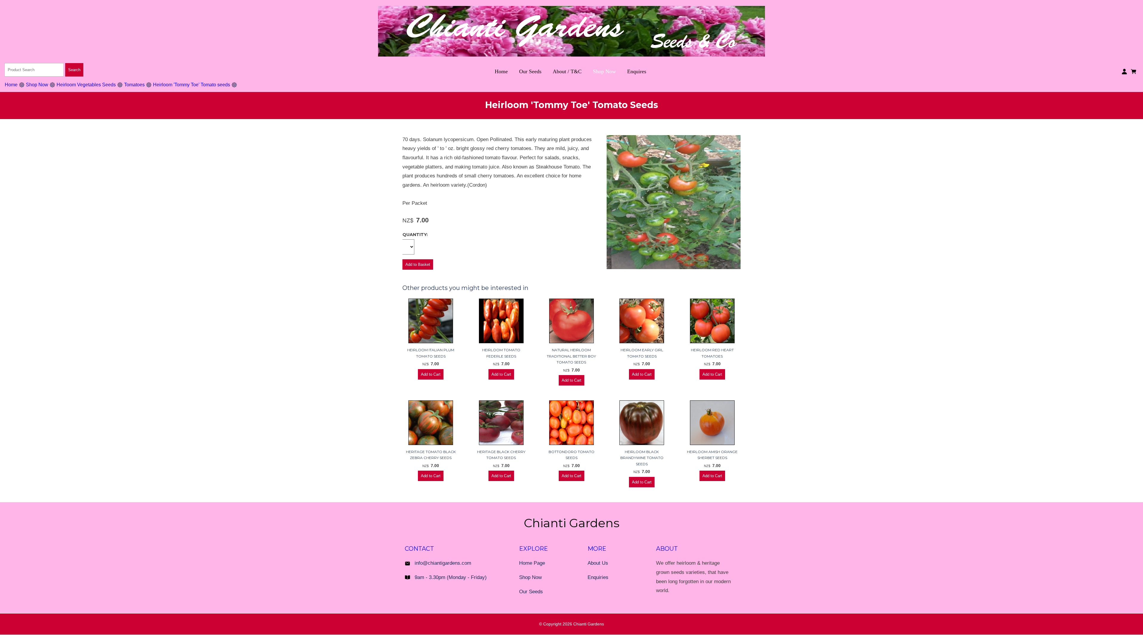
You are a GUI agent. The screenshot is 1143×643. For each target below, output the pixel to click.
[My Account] (1124, 71)
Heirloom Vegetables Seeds (86, 84)
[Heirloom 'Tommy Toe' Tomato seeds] (674, 267)
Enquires (636, 71)
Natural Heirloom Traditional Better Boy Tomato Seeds (571, 356)
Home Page (532, 563)
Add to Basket (417, 264)
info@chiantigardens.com (443, 563)
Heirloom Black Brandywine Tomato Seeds (641, 458)
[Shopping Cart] (1134, 71)
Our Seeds (530, 71)
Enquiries (598, 577)
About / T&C (567, 71)
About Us (598, 563)
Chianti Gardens (588, 624)
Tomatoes (134, 84)
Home (501, 71)
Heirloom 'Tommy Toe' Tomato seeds (191, 84)
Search (74, 70)
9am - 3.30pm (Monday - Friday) (451, 577)
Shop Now (604, 71)
